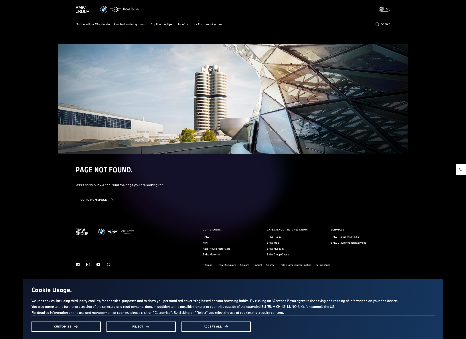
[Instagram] (88, 264)
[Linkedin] (78, 264)
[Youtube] (98, 264)
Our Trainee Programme (130, 24)
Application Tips (161, 24)
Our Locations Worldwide (93, 24)
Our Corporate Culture (207, 24)
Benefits (182, 24)
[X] (108, 264)
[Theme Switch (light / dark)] (384, 9)
